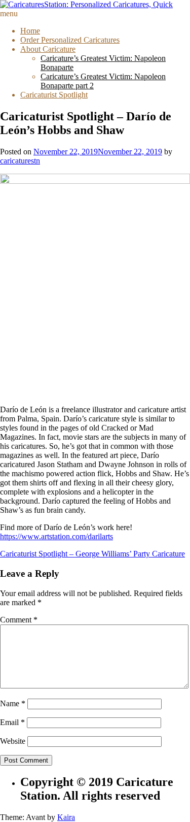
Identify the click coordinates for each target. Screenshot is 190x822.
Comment (18, 619)
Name (12, 703)
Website (12, 741)
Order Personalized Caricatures (70, 40)
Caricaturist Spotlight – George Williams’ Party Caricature (92, 553)
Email (12, 722)
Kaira (66, 817)
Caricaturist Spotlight (54, 94)
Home (30, 30)
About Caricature (47, 49)
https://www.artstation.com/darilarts (56, 536)
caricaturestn (20, 160)
